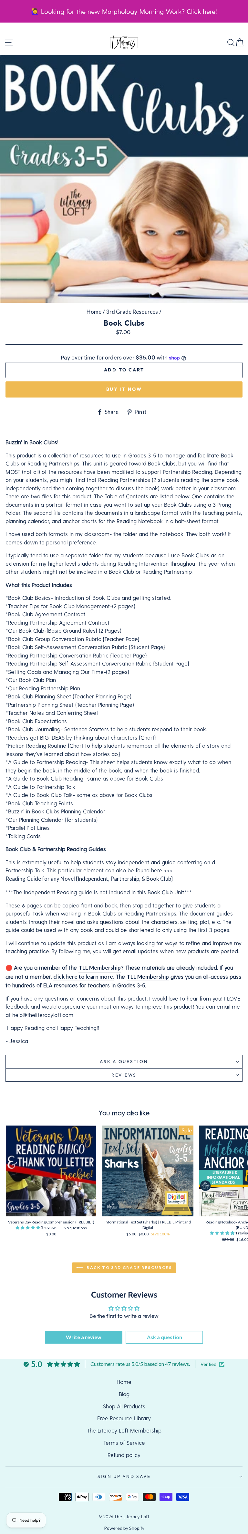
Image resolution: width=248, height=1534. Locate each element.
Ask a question (124, 1061)
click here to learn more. (83, 976)
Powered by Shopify (124, 1528)
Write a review (83, 1337)
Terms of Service (124, 1442)
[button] (28, 1227)
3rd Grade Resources (132, 311)
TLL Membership (99, 967)
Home (94, 311)
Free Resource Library (124, 1418)
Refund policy (124, 1455)
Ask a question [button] (164, 1337)
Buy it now (124, 389)
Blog (124, 1394)
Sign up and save (124, 1476)
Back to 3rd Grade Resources (128, 1267)
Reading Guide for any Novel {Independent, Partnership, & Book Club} (89, 878)
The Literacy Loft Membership (124, 1430)
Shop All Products (124, 1406)
